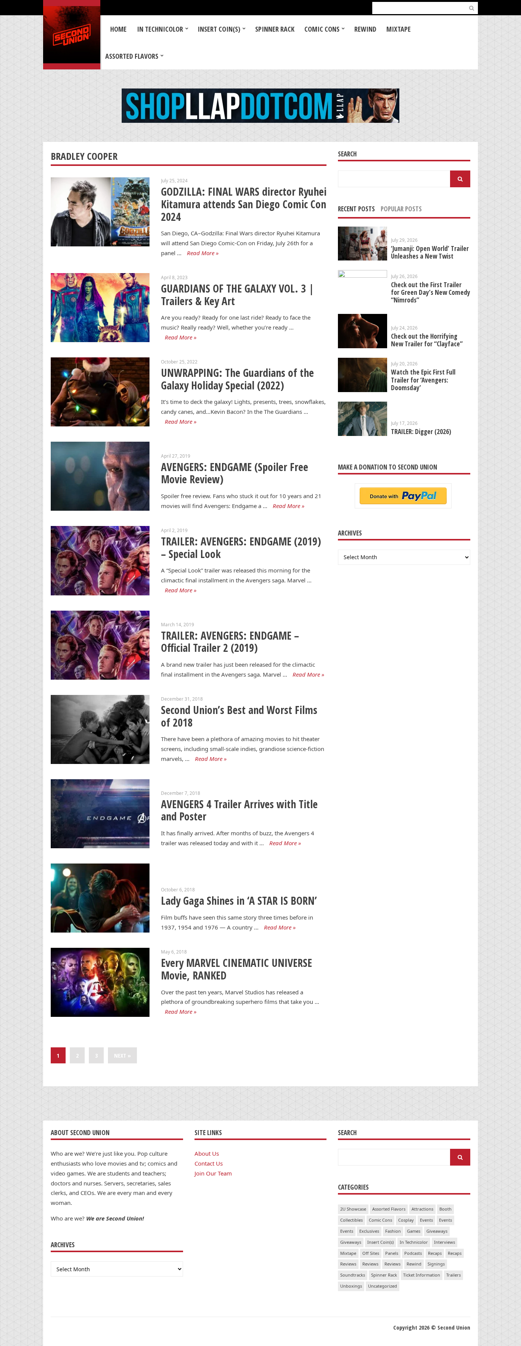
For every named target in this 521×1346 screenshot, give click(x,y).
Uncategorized (382, 1286)
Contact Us (209, 1163)
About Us (207, 1153)
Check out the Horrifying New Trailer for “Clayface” (427, 340)
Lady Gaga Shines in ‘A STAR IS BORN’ (239, 900)
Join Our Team (213, 1173)
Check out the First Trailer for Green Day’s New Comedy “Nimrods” (430, 292)
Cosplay (406, 1220)
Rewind (365, 29)
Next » (122, 1055)
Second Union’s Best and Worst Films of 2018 (239, 716)
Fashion (393, 1231)
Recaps (435, 1253)
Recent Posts (356, 208)
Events (426, 1220)
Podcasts (413, 1253)
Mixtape (398, 29)
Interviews (444, 1242)
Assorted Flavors (131, 56)
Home (118, 29)
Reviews (348, 1264)
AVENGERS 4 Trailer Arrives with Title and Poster (239, 810)
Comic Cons (321, 29)
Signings (436, 1264)
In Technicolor (160, 29)
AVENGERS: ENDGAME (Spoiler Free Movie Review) (234, 473)
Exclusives (369, 1231)
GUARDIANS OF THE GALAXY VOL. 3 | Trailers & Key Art (237, 294)
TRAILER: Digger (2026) (421, 431)
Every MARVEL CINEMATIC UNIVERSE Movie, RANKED (236, 969)
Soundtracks (352, 1275)
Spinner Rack (274, 29)
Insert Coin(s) (219, 29)
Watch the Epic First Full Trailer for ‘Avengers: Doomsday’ (423, 380)
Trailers (453, 1275)
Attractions (422, 1209)
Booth (445, 1209)
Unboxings (351, 1286)
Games (413, 1231)
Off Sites (370, 1253)
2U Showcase (353, 1209)
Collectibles (351, 1220)
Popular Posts (401, 208)
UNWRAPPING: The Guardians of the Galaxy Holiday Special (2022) (237, 378)
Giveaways (436, 1231)
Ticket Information (421, 1275)
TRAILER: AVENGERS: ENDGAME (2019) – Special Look (241, 547)
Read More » (203, 253)
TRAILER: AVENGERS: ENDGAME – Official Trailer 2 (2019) (230, 641)
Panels (391, 1253)
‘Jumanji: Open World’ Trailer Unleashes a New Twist (430, 252)
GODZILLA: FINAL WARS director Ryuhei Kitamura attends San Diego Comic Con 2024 (243, 204)
